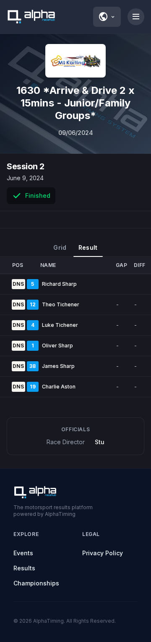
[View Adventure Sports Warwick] (75, 61)
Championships (36, 583)
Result (88, 247)
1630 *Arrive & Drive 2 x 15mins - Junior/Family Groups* (75, 103)
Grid (59, 247)
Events (23, 553)
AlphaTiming (48, 621)
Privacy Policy (102, 553)
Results (24, 568)
